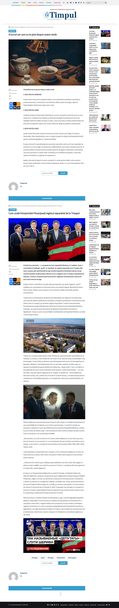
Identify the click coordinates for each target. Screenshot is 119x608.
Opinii (29, 2)
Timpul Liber (57, 2)
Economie (48, 2)
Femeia (17, 27)
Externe (41, 2)
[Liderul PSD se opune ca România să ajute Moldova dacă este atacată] (105, 128)
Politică (23, 2)
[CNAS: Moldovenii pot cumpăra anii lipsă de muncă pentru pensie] (105, 117)
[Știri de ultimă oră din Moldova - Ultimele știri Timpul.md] (59, 14)
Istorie (35, 2)
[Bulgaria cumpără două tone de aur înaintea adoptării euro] (105, 60)
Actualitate (16, 2)
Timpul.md (14, 90)
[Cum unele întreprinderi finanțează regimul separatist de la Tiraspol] (105, 33)
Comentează (47, 198)
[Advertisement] (99, 164)
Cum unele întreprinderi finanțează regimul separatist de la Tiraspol (94, 35)
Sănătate (22, 27)
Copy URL (62, 173)
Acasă (12, 27)
